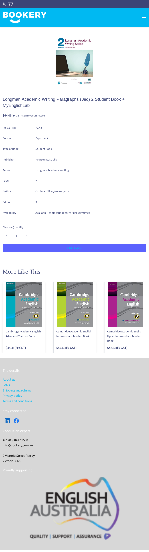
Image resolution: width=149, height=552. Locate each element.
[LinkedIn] (7, 420)
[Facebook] (16, 420)
